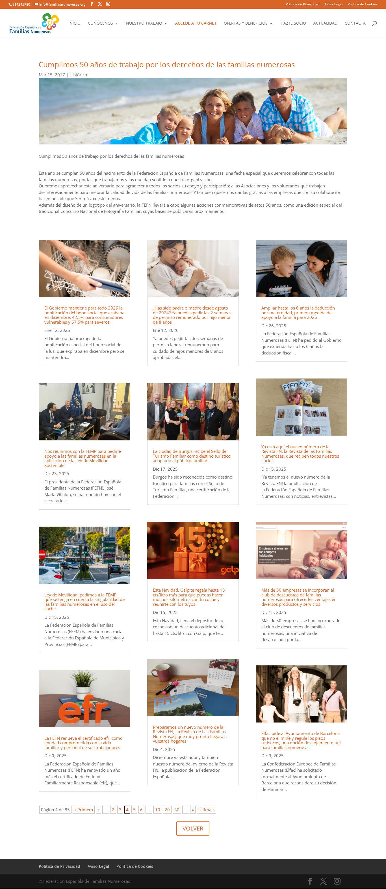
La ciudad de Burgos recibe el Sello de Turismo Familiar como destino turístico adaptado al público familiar (192, 455)
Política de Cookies (363, 5)
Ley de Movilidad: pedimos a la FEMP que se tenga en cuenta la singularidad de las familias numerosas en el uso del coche (84, 602)
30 (176, 809)
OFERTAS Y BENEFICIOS (246, 23)
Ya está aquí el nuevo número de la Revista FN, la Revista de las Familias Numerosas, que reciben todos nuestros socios (300, 454)
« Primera (83, 809)
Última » (206, 809)
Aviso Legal (333, 5)
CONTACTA (355, 23)
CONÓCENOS (100, 23)
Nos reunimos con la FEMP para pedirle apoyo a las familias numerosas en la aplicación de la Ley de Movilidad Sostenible (82, 458)
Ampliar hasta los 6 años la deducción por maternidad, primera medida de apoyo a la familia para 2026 (298, 312)
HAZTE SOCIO (293, 23)
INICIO (74, 23)
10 (157, 809)
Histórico (78, 74)
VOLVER (193, 828)
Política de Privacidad (302, 5)
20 (167, 809)
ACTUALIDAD (325, 23)
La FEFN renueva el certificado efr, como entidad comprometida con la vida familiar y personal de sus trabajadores (83, 742)
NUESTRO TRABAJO (144, 23)
